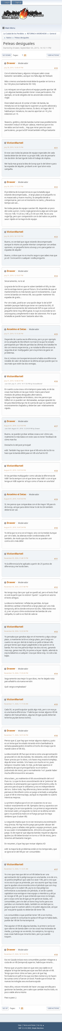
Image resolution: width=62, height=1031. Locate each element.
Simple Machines (38, 1028)
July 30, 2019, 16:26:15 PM (13, 147)
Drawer (11, 63)
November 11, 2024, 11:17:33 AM (16, 704)
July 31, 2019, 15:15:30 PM (13, 333)
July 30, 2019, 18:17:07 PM (13, 236)
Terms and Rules (29, 1025)
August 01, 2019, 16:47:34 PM (15, 527)
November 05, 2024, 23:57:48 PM (16, 587)
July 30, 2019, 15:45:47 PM (13, 67)
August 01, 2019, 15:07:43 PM (15, 499)
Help (19, 1025)
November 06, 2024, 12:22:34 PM (16, 631)
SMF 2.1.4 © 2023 (24, 1028)
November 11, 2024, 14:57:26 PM (16, 735)
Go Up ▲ (40, 1025)
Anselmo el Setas (16, 329)
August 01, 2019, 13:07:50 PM (15, 470)
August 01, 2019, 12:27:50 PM (15, 426)
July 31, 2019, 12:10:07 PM (13, 275)
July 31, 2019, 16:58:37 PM (13, 381)
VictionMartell (15, 142)
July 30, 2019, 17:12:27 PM (13, 186)
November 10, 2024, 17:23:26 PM (16, 673)
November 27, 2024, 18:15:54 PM (16, 954)
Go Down (7, 55)
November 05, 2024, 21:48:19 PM (16, 558)
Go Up (5, 1008)
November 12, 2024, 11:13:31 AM (16, 869)
